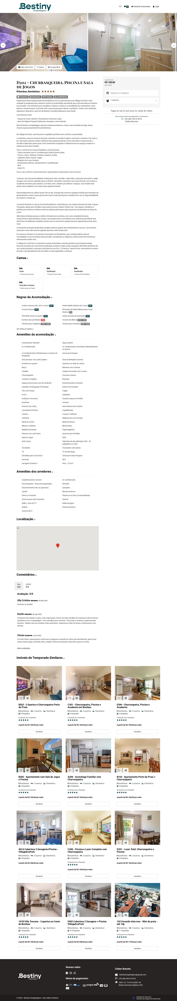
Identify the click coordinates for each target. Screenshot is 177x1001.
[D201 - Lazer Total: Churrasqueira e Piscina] (137, 828)
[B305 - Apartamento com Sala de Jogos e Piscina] (39, 755)
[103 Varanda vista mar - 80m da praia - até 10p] (137, 900)
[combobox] (134, 101)
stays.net (148, 997)
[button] (173, 45)
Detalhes (39, 732)
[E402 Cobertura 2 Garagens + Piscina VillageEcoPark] (88, 900)
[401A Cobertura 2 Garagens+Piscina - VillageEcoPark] (39, 828)
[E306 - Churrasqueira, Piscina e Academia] (137, 683)
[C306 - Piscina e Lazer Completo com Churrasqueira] (88, 828)
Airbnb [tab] (28, 585)
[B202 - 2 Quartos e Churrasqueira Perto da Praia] (39, 683)
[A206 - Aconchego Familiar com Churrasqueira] (88, 755)
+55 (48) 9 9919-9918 (132, 119)
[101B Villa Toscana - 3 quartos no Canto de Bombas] (39, 900)
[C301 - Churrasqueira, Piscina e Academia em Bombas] (88, 683)
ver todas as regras (24, 329)
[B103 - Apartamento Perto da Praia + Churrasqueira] (137, 755)
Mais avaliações (23, 648)
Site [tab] (18, 585)
